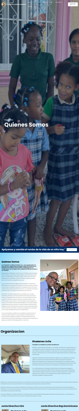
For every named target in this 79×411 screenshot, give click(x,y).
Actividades (44, 2)
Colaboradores (58, 2)
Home (29, 2)
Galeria (50, 2)
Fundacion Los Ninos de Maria (16, 4)
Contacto (30, 6)
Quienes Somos (36, 2)
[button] (52, 2)
